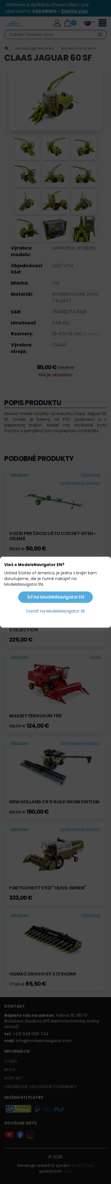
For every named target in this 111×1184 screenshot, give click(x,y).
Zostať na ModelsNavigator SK (55, 611)
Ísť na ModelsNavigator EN (55, 597)
